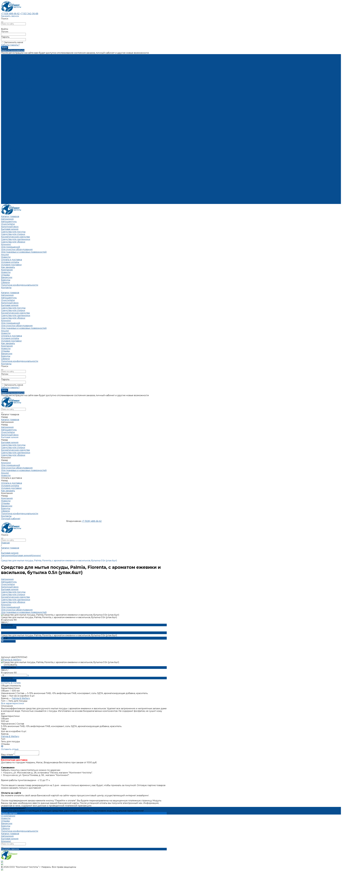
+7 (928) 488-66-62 (92, 521)
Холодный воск (10, 65)
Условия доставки (11, 103)
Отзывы (5, 114)
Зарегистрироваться (12, 50)
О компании (8, 816)
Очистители (8, 63)
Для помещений (10, 86)
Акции (5, 169)
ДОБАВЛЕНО (8, 627)
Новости (6, 111)
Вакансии (6, 116)
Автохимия (7, 58)
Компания (7, 185)
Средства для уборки (13, 81)
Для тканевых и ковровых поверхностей (24, 91)
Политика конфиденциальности (19, 124)
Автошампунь (9, 60)
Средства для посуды (13, 70)
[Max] (2, 862)
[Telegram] (2, 864)
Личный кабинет (10, 518)
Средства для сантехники (15, 78)
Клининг (6, 83)
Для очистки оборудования (17, 88)
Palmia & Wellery (21, 698)
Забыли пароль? (10, 45)
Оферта (5, 121)
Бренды (5, 119)
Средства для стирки (13, 73)
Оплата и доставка (11, 174)
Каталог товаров (10, 131)
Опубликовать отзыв (10, 757)
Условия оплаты (10, 101)
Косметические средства (15, 75)
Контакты (6, 202)
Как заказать (8, 106)
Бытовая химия (9, 68)
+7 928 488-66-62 (10, 13)
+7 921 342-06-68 (29, 13)
